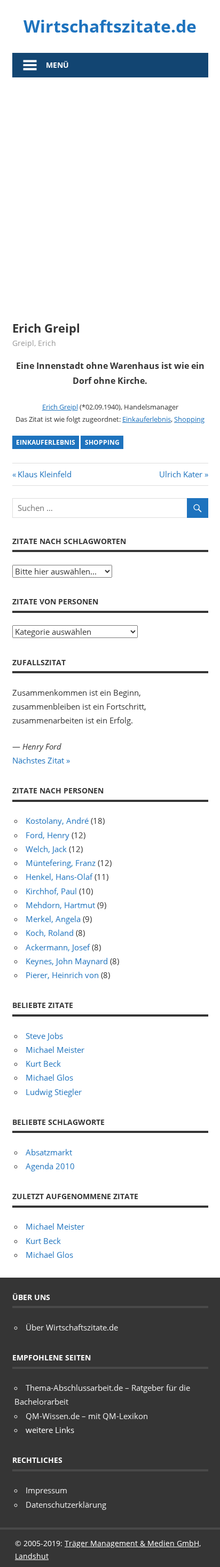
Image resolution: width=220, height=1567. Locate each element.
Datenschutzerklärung (66, 1504)
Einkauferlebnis (146, 419)
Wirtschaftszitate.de (110, 25)
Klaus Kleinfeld (44, 474)
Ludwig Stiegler (54, 1091)
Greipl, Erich (34, 343)
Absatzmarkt (49, 1152)
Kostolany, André (57, 820)
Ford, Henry (47, 835)
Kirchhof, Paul (51, 891)
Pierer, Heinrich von (62, 975)
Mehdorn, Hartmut (60, 905)
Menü (57, 65)
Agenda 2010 (50, 1166)
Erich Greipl (60, 407)
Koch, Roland (50, 932)
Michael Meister (55, 1049)
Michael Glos (49, 1077)
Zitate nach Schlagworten (69, 541)
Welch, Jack (46, 849)
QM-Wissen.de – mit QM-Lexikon (87, 1416)
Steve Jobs (44, 1035)
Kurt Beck (43, 1063)
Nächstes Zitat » (41, 760)
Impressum (46, 1490)
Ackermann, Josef (58, 947)
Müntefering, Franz (61, 862)
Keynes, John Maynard (67, 961)
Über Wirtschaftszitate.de (72, 1327)
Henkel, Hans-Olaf (59, 876)
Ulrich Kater (180, 474)
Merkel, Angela (53, 919)
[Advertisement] (110, 193)
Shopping (189, 419)
